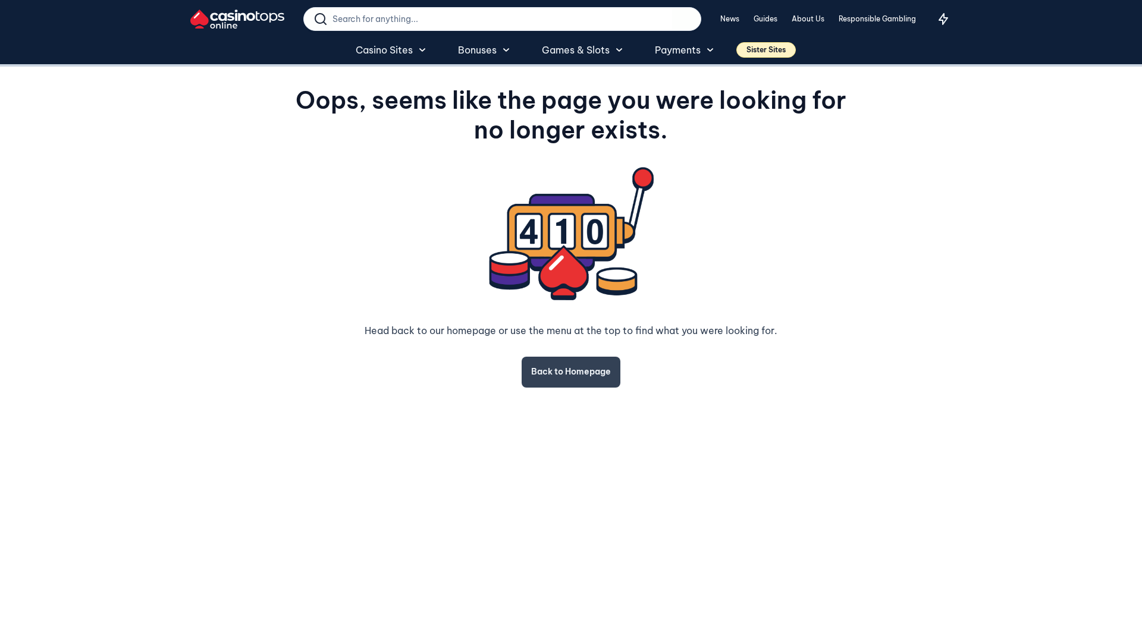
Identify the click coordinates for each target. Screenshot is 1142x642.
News (729, 18)
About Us (808, 18)
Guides (765, 18)
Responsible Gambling (877, 18)
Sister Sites (766, 49)
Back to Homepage (571, 371)
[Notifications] (943, 19)
